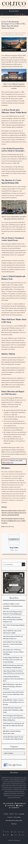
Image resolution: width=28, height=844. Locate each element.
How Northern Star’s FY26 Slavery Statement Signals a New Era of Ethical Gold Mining (13, 652)
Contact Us (10, 817)
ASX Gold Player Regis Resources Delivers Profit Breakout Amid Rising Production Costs (13, 619)
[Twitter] (17, 14)
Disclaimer (14, 824)
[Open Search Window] (2, 14)
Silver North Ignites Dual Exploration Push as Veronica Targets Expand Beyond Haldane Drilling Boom (14, 718)
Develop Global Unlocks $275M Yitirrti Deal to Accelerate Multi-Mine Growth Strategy (13, 694)
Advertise (6, 814)
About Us (11, 814)
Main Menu (15, 11)
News (16, 814)
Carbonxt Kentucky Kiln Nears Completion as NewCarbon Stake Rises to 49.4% (14, 679)
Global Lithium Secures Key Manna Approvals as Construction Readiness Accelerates (13, 644)
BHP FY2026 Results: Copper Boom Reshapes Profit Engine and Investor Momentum (12, 686)
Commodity (21, 814)
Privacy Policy (17, 817)
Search (23, 564)
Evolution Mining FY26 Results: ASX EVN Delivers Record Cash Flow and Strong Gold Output (13, 660)
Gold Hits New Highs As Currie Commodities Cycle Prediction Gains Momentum (12, 606)
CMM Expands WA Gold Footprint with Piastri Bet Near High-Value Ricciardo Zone (13, 726)
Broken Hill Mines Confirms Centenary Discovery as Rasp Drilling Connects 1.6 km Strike (13, 702)
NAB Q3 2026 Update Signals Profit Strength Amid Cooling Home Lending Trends (13, 710)
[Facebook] (15, 14)
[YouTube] (22, 14)
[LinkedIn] (24, 14)
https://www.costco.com (7, 526)
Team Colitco (8, 17)
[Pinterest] (21, 14)
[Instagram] (19, 14)
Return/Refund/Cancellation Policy (14, 820)
